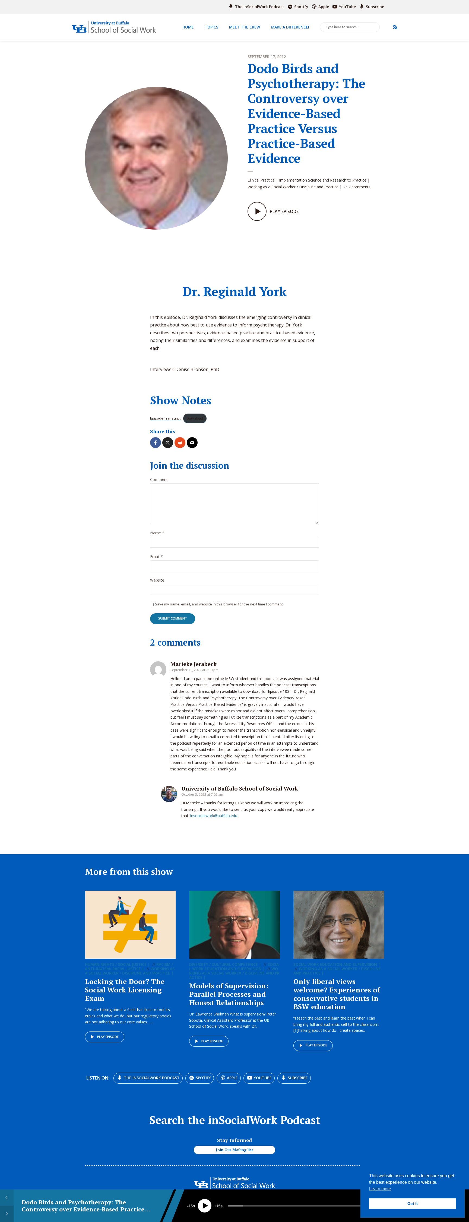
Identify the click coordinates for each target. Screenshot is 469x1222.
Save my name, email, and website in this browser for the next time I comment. (219, 604)
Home (188, 27)
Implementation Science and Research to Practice (322, 180)
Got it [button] (412, 1203)
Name (157, 533)
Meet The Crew (244, 27)
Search (374, 27)
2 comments (359, 186)
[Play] (204, 1206)
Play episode (108, 1036)
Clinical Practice (261, 180)
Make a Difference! (290, 27)
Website (157, 580)
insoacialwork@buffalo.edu (213, 815)
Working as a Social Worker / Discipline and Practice (293, 186)
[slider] (302, 1206)
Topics (211, 27)
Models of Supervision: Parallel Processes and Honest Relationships (228, 994)
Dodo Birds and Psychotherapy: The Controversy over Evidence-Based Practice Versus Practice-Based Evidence (83, 1209)
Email (156, 556)
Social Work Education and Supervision (234, 966)
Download (194, 418)
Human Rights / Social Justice (116, 964)
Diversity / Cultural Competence (223, 964)
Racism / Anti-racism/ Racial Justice (129, 966)
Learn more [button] (380, 1188)
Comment (159, 479)
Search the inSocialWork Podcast (234, 1120)
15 (191, 1206)
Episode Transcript (165, 418)
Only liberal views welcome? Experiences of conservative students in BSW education (336, 994)
